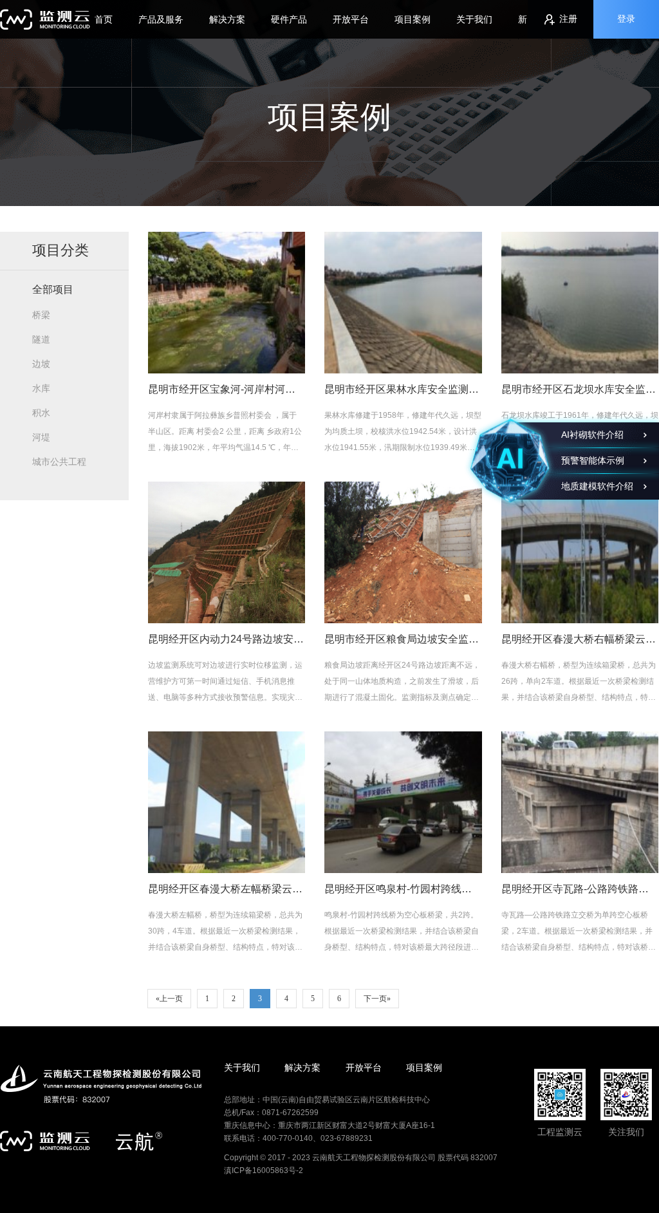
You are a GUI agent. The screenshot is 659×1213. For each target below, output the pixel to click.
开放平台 (351, 19)
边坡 (41, 364)
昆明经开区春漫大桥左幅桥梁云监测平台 (240, 888)
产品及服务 (160, 19)
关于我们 (474, 19)
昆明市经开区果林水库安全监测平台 (406, 389)
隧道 (41, 339)
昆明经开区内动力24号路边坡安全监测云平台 (251, 639)
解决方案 (227, 19)
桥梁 (41, 315)
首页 (104, 19)
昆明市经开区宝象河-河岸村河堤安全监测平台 (252, 389)
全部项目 (52, 289)
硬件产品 (289, 19)
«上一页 (169, 998)
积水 (41, 413)
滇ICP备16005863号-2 (263, 1170)
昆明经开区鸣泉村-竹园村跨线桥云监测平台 (423, 888)
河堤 (41, 437)
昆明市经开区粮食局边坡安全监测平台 (411, 639)
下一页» (377, 998)
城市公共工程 (59, 461)
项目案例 (412, 19)
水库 (41, 388)
